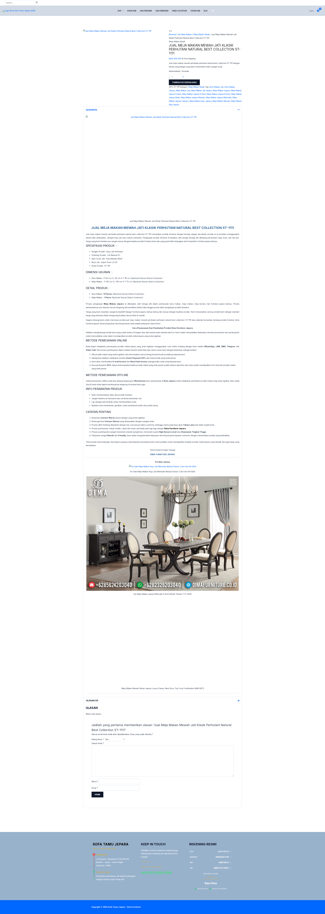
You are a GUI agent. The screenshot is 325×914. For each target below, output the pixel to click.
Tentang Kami (195, 10)
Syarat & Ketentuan (179, 10)
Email (95, 788)
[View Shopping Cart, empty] (318, 10)
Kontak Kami (131, 10)
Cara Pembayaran (161, 10)
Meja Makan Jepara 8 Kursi (218, 94)
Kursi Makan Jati (216, 87)
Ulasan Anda (98, 743)
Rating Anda (97, 739)
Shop (119, 10)
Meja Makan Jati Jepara (201, 90)
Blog (205, 10)
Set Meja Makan (185, 34)
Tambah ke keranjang (184, 82)
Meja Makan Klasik (201, 34)
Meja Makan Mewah (221, 101)
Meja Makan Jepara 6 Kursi (194, 94)
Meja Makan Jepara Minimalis (218, 97)
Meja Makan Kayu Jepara (200, 101)
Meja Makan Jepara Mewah (193, 97)
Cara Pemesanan (146, 10)
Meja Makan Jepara (221, 90)
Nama (95, 781)
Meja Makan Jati (183, 90)
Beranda (172, 34)
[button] (122, 11)
